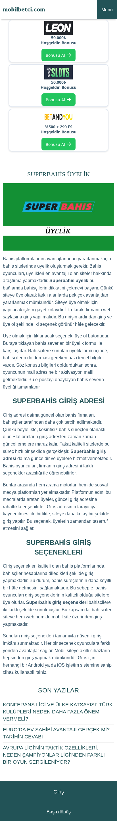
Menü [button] (107, 9)
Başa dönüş (59, 811)
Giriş (58, 792)
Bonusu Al (59, 54)
